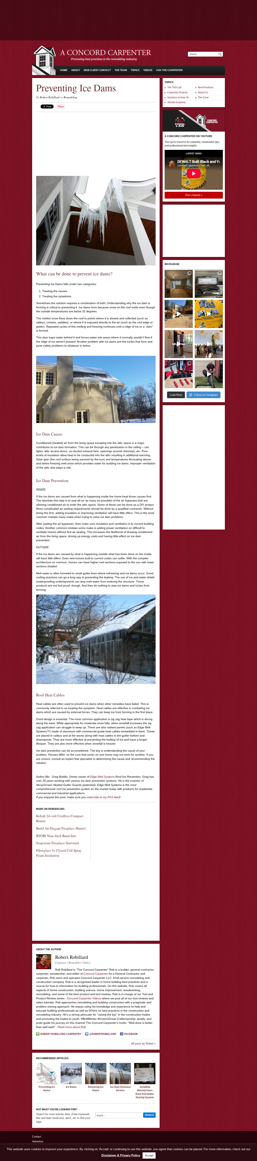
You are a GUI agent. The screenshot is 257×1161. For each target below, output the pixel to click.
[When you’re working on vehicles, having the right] (209, 284)
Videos (147, 70)
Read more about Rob (72, 1027)
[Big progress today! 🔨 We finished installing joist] (179, 314)
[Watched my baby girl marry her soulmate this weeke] (209, 344)
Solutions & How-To (178, 97)
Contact (36, 1136)
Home (63, 70)
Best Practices (205, 87)
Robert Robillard (49, 97)
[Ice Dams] (71, 1083)
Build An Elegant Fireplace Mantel (61, 828)
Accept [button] (149, 1155)
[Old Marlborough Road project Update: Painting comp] (179, 284)
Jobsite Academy (176, 102)
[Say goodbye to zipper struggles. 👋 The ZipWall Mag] (179, 344)
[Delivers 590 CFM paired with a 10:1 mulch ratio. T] (209, 374)
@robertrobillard (102, 1034)
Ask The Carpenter (169, 70)
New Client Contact (97, 70)
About (75, 70)
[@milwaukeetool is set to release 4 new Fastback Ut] (179, 374)
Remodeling (70, 97)
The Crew (203, 97)
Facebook (131, 1034)
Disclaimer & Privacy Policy (120, 1155)
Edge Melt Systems (102, 776)
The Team (121, 70)
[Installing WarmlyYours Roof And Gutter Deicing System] (144, 1083)
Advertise (37, 1141)
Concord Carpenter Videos (84, 998)
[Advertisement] (128, 11)
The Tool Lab (174, 87)
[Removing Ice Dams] (95, 1083)
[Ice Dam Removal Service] (120, 1083)
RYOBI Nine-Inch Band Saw (56, 835)
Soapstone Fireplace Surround (57, 843)
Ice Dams (71, 1087)
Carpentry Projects (177, 92)
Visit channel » (193, 195)
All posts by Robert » (143, 1043)
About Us (203, 92)
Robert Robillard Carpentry (60, 1034)
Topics (135, 70)
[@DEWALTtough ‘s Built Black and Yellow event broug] (209, 314)
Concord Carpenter (96, 973)
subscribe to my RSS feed (103, 797)
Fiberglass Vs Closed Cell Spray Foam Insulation (59, 853)
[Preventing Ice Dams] (46, 1083)
